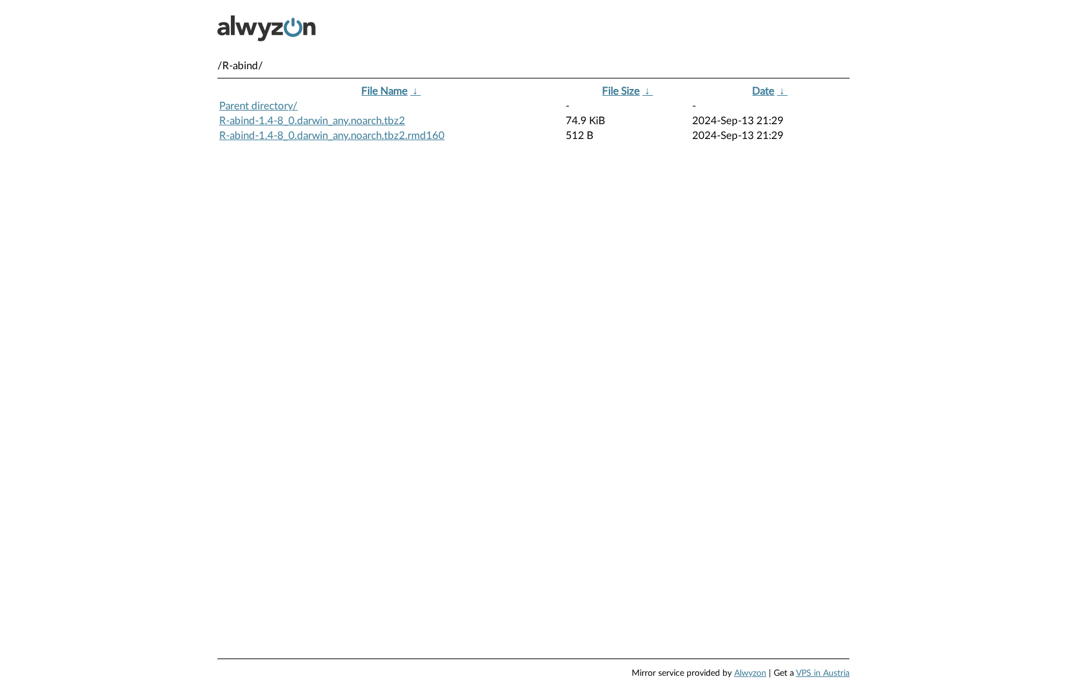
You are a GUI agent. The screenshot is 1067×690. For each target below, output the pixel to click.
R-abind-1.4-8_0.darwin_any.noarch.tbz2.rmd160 (332, 135)
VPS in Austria (823, 673)
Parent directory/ (258, 106)
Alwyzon (750, 673)
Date (763, 91)
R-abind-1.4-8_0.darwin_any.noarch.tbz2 (312, 121)
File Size (621, 91)
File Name (384, 91)
